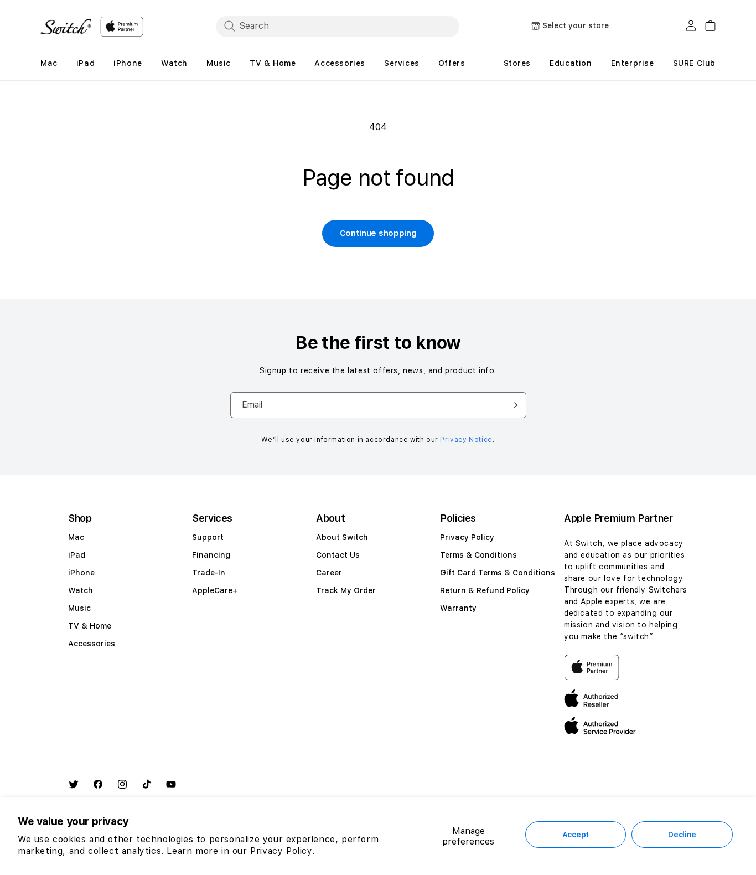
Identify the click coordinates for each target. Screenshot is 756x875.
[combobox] (337, 26)
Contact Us (338, 554)
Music (79, 608)
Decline (682, 834)
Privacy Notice (466, 440)
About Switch (342, 537)
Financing (211, 554)
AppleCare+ (214, 590)
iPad (76, 554)
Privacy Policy (467, 537)
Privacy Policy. (282, 851)
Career (329, 572)
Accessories (91, 643)
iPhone (81, 572)
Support (208, 537)
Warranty (458, 608)
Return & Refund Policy (485, 590)
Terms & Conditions (478, 554)
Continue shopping (378, 233)
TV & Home (89, 625)
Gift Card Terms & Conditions (497, 572)
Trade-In (208, 572)
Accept (575, 834)
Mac (76, 537)
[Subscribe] (513, 405)
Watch (80, 590)
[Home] (65, 26)
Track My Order (346, 590)
